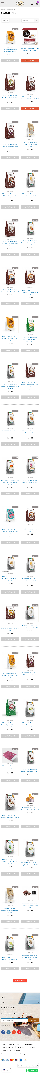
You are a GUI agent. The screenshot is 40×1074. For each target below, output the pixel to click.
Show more (20, 981)
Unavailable (10, 61)
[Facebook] (3, 1032)
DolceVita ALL (11, 9)
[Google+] (14, 1032)
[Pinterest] (19, 1032)
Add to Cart (30, 61)
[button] (6, 1070)
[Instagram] (8, 1032)
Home (3, 9)
